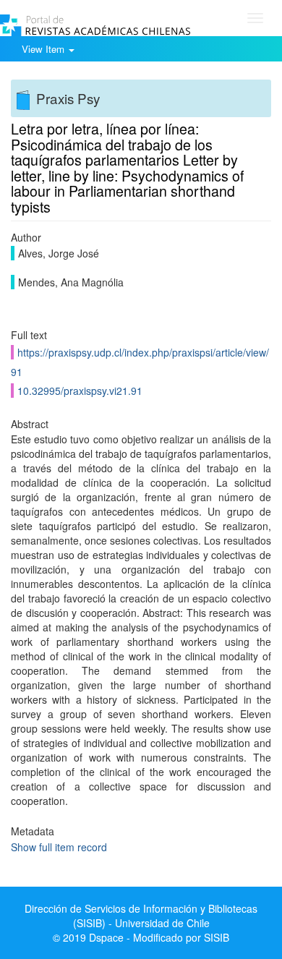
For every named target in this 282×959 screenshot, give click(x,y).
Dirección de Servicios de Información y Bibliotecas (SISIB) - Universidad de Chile (141, 915)
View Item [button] (44, 49)
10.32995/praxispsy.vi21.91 (79, 390)
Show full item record (59, 847)
